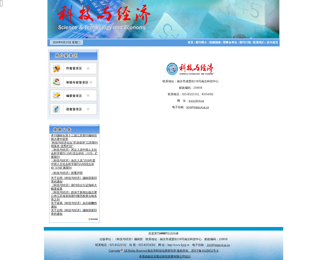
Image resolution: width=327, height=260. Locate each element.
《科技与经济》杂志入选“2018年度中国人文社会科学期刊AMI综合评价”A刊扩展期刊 (73, 164)
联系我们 (259, 42)
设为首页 (272, 42)
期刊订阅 (245, 42)
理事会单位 (230, 42)
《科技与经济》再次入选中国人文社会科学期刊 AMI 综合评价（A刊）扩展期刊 (74, 153)
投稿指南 (215, 42)
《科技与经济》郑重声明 (67, 173)
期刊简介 (201, 42)
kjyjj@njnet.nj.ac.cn (218, 245)
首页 (190, 42)
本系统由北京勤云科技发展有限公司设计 (165, 256)
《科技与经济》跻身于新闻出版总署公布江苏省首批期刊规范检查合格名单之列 (74, 196)
